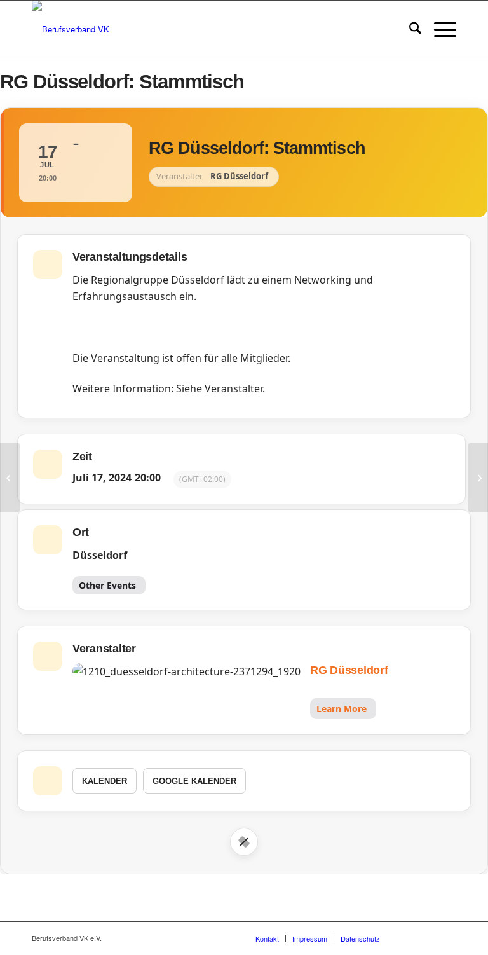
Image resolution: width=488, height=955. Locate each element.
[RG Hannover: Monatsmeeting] (10, 477)
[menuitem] (408, 29)
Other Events (107, 585)
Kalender (104, 781)
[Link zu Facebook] (408, 937)
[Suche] (408, 29)
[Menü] (438, 29)
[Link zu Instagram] (427, 937)
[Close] (244, 842)
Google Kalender (194, 781)
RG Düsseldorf (349, 670)
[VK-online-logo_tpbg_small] (70, 29)
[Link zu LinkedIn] (446, 937)
